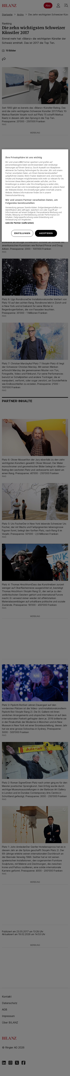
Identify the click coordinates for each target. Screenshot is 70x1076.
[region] (35, 195)
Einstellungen (22, 233)
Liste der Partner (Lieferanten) (19, 223)
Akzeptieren (46, 233)
